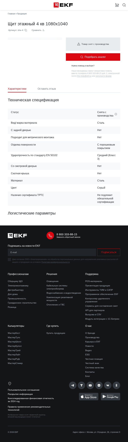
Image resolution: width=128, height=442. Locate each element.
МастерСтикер (15, 363)
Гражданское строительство (22, 302)
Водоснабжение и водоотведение (64, 293)
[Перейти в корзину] (117, 4)
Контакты (90, 372)
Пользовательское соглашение (23, 390)
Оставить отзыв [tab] (47, 88)
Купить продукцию (56, 333)
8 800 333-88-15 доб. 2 (97, 73)
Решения (52, 274)
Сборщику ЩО (15, 281)
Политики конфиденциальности (55, 262)
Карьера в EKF (92, 341)
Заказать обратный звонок (68, 237)
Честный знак (92, 363)
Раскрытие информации (20, 394)
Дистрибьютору (16, 290)
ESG (87, 354)
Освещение (53, 281)
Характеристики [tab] (17, 88)
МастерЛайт (14, 354)
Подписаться (108, 252)
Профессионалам (18, 274)
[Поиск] (124, 5)
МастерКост (14, 333)
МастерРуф (14, 359)
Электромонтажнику (18, 285)
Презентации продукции (97, 285)
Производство (92, 337)
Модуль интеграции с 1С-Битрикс (102, 319)
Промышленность (17, 298)
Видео (88, 350)
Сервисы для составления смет (101, 306)
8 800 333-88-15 (67, 234)
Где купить (53, 326)
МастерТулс (14, 337)
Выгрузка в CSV (93, 314)
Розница (12, 307)
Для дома (13, 294)
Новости (89, 346)
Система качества (94, 367)
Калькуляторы (16, 326)
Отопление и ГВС (56, 304)
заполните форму (103, 76)
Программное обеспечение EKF (101, 294)
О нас (88, 326)
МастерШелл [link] (14, 341)
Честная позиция (94, 359)
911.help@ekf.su (84, 76)
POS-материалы (93, 281)
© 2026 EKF (13, 432)
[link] (72, 385)
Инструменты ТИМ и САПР (99, 290)
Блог (87, 376)
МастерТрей (14, 350)
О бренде (90, 333)
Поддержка (91, 274)
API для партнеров (94, 310)
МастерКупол (15, 346)
